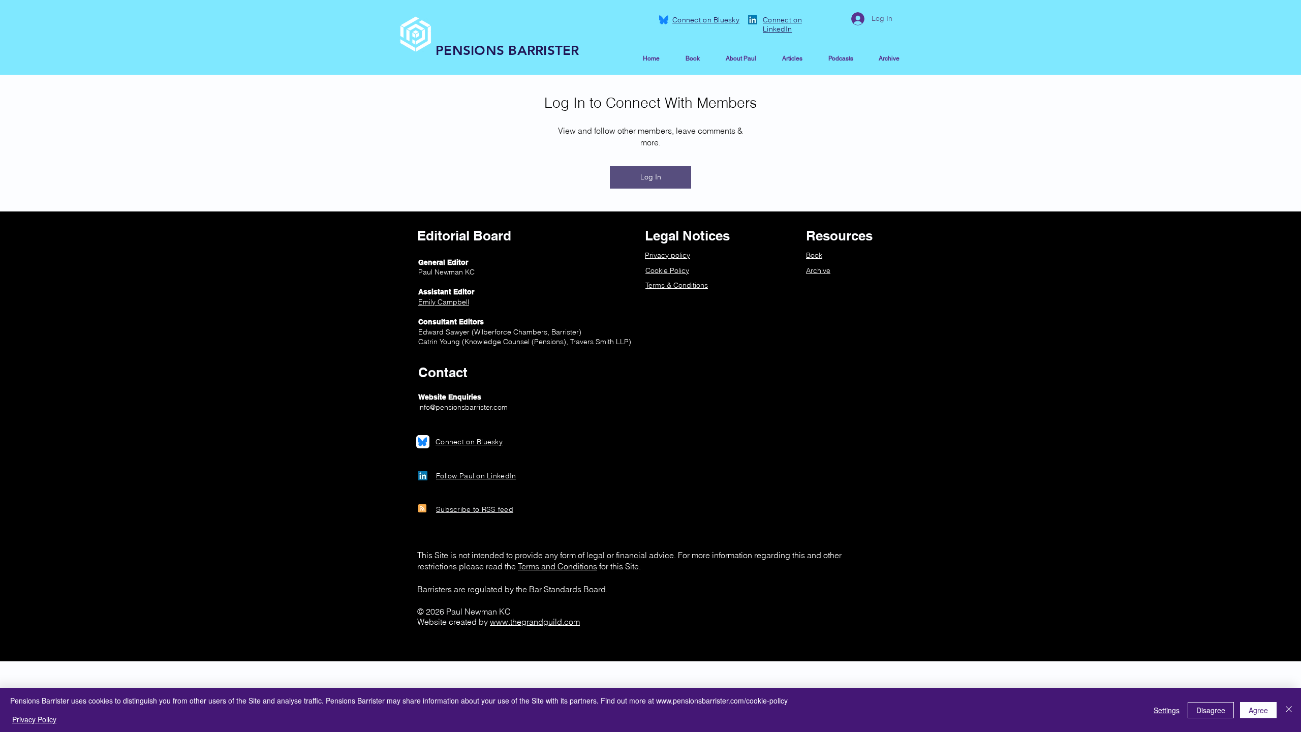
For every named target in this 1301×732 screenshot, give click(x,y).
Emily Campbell (443, 302)
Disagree (1210, 710)
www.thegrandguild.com (535, 622)
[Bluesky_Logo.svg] (663, 19)
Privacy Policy (34, 719)
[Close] (1289, 710)
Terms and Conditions (557, 566)
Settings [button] (1167, 710)
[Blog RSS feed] (422, 508)
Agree (1258, 710)
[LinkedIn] (752, 19)
